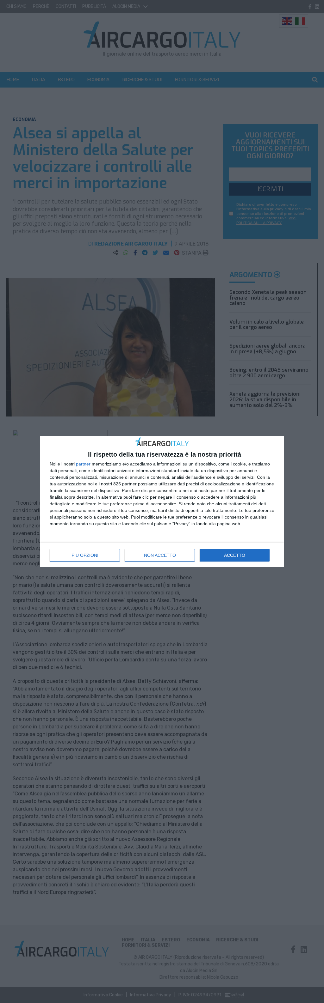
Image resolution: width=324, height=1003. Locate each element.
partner (83, 464)
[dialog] (162, 502)
